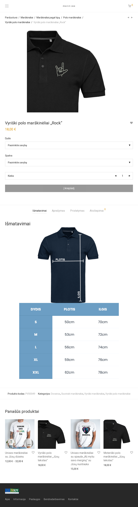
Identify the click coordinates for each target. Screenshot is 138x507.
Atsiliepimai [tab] (98, 210)
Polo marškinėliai (72, 17)
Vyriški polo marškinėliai (17, 22)
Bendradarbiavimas (54, 499)
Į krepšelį (69, 188)
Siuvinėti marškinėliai (72, 393)
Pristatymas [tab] (77, 210)
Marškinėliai (27, 17)
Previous (5, 70)
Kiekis (11, 176)
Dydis (8, 138)
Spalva (8, 155)
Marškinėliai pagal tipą (48, 17)
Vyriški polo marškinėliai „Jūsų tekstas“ (48, 456)
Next (132, 70)
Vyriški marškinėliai (94, 393)
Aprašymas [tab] (58, 210)
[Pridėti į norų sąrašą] (131, 123)
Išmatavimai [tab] (39, 210)
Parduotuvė (11, 17)
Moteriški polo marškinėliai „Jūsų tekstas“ (114, 456)
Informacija (19, 499)
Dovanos (55, 393)
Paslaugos (34, 499)
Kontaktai (73, 499)
